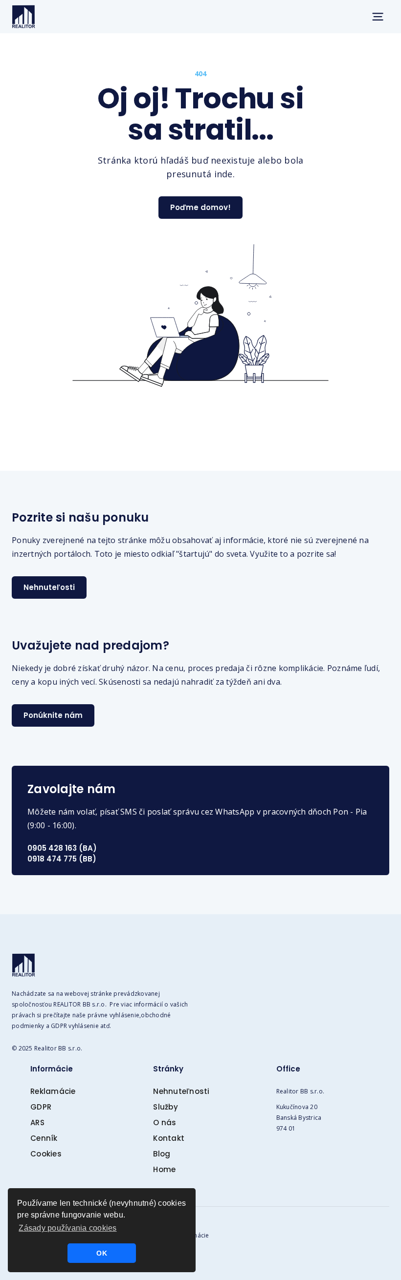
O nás (164, 1122)
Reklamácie (53, 1091)
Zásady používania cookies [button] (67, 1228)
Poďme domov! (200, 207)
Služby (165, 1107)
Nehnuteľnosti (181, 1091)
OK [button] (101, 1253)
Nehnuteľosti (49, 587)
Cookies (46, 1154)
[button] (377, 16)
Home (164, 1169)
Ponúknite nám (53, 715)
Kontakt (168, 1138)
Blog (161, 1154)
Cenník (44, 1138)
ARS (37, 1122)
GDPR (40, 1107)
